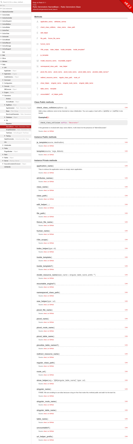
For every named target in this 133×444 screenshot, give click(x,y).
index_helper (54, 49)
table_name (44, 88)
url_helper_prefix (57, 94)
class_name (61, 27)
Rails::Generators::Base (71, 6)
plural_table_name (84, 72)
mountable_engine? (64, 61)
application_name (46, 21)
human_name (45, 44)
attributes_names (60, 21)
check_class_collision (48, 27)
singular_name (56, 83)
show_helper (45, 83)
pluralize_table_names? (101, 72)
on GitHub (51, 131)
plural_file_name (46, 72)
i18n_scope (44, 49)
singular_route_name (70, 83)
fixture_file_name (54, 38)
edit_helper (44, 33)
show (45, 131)
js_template (44, 55)
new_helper (63, 66)
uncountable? (45, 94)
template (53, 88)
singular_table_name (86, 83)
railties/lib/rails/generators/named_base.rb (45, 9)
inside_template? (79, 49)
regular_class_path (65, 77)
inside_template (66, 49)
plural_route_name (70, 72)
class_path (71, 27)
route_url (77, 77)
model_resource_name (48, 61)
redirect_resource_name (49, 77)
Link (126, 107)
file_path (43, 38)
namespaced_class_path (49, 66)
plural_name (58, 72)
